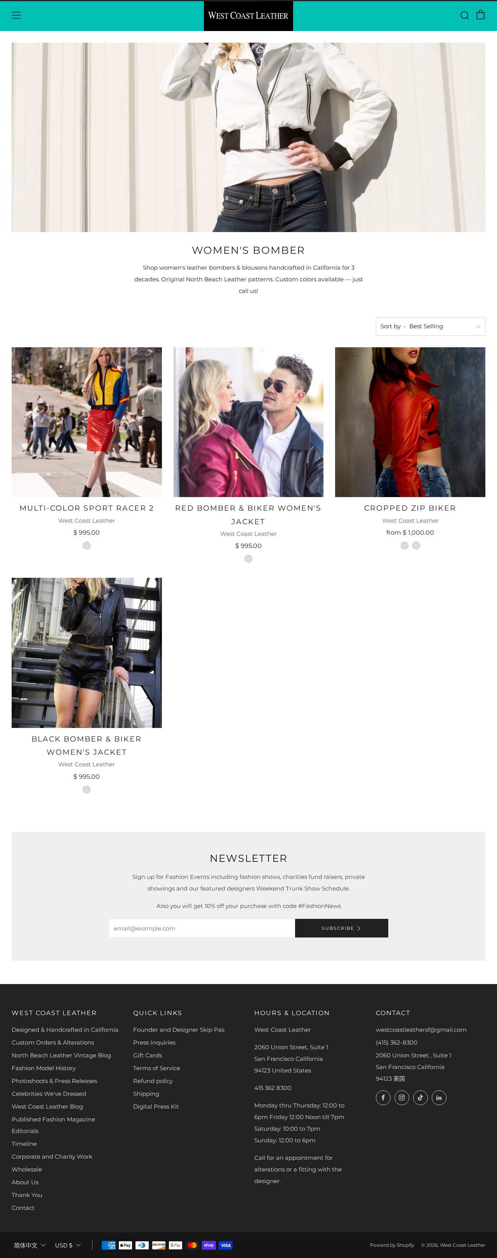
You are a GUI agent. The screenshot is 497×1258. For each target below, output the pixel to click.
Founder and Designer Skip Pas (178, 1029)
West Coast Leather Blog (47, 1106)
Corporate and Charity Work (52, 1156)
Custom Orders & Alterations (53, 1042)
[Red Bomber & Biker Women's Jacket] (249, 422)
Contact (23, 1207)
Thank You (27, 1195)
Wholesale (27, 1169)
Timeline (24, 1143)
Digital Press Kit (156, 1106)
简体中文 (25, 1245)
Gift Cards (147, 1055)
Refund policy (153, 1081)
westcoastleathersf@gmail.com (421, 1029)
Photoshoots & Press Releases (54, 1081)
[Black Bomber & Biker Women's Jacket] (87, 653)
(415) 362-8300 (396, 1042)
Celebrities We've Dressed (49, 1093)
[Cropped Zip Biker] (410, 422)
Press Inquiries (154, 1042)
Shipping (146, 1093)
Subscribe (338, 928)
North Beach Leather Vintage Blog (61, 1055)
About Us (25, 1182)
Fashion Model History (44, 1068)
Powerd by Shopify (392, 1245)
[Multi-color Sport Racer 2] (87, 422)
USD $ (63, 1245)
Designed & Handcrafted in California (65, 1029)
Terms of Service (156, 1068)
